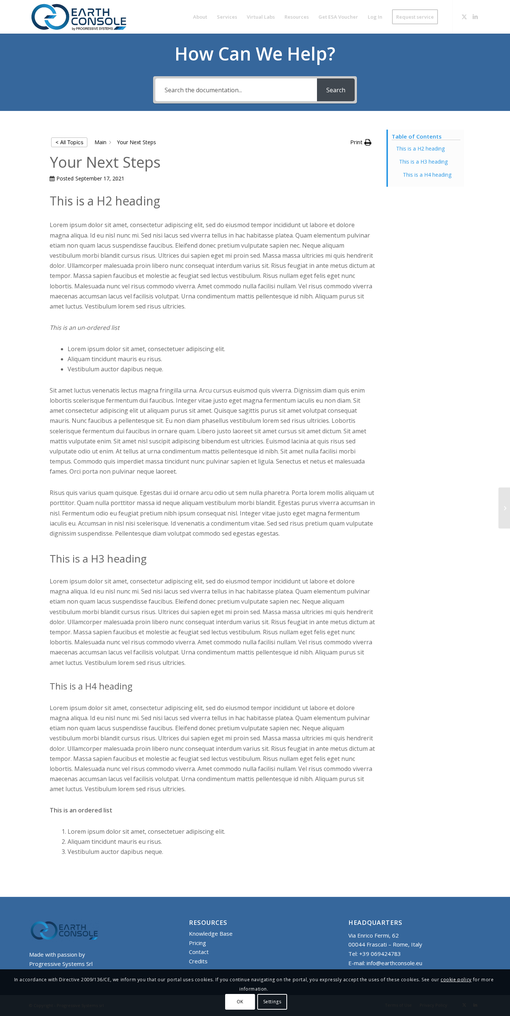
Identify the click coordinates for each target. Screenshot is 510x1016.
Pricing (197, 943)
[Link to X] (464, 16)
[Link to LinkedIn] (475, 16)
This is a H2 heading (420, 148)
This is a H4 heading (427, 174)
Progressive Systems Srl (61, 963)
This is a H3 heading (423, 161)
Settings (272, 1001)
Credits (198, 961)
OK (240, 1001)
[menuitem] (200, 17)
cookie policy (456, 980)
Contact (199, 951)
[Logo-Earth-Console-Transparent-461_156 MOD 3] (78, 17)
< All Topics (69, 142)
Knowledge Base (211, 933)
